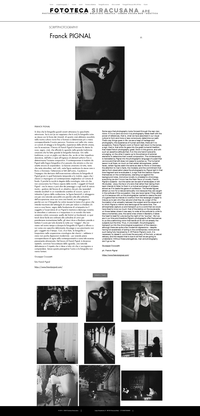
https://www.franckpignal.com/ (48, 267)
